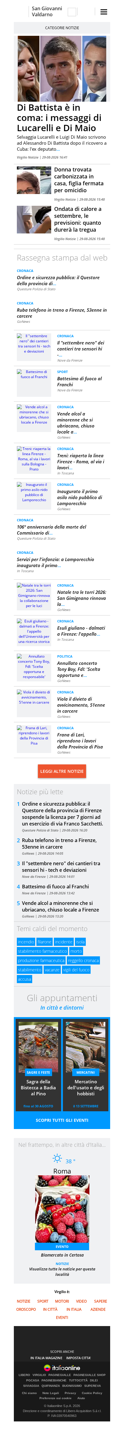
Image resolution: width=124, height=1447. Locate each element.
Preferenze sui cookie (55, 1398)
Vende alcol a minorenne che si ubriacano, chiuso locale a (76, 423)
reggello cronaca (83, 960)
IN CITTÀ (50, 1309)
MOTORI (62, 1301)
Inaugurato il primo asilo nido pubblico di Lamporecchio (79, 497)
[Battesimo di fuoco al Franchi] (34, 373)
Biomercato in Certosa (62, 1255)
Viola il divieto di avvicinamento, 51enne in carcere (81, 705)
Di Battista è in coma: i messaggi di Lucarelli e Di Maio (59, 117)
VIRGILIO (39, 1375)
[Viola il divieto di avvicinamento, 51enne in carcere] (34, 696)
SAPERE (100, 1301)
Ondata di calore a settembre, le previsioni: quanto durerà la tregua (77, 219)
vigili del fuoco (76, 970)
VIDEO (81, 1301)
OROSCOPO (26, 1309)
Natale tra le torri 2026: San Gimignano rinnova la (81, 598)
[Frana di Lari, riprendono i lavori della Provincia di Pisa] (34, 735)
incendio (26, 942)
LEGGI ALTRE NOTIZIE (62, 771)
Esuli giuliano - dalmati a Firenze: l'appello (81, 631)
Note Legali (50, 1393)
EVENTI (62, 1317)
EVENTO (62, 1246)
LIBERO (24, 1375)
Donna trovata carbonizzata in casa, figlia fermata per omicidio (79, 180)
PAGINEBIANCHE (54, 1380)
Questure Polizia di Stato (36, 289)
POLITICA (65, 656)
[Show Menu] (104, 12)
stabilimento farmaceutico (42, 951)
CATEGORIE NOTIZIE (62, 27)
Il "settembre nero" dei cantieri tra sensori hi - (80, 349)
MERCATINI (85, 1072)
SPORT (62, 371)
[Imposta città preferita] (21, 11)
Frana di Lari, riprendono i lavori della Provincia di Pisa (80, 741)
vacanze (52, 970)
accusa (24, 979)
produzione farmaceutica (41, 960)
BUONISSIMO (72, 1385)
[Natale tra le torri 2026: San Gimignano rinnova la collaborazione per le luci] (34, 595)
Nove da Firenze (69, 360)
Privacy (70, 1393)
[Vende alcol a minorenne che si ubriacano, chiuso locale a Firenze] (34, 414)
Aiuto (81, 1398)
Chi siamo (29, 1393)
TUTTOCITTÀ (78, 1380)
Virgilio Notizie (28, 157)
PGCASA (32, 1380)
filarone (44, 942)
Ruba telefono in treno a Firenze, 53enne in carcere (59, 843)
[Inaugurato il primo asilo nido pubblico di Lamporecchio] (34, 491)
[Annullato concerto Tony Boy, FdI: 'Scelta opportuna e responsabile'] (34, 666)
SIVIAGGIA (31, 1385)
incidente (64, 942)
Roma (62, 1170)
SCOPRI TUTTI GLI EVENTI (62, 1120)
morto (76, 951)
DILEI (94, 1380)
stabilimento (29, 970)
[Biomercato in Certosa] (65, 1211)
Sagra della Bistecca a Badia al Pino (38, 1087)
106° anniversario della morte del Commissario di (51, 530)
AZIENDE (98, 1309)
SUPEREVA (92, 1385)
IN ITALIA (74, 1309)
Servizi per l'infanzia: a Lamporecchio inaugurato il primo (55, 562)
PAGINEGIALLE (59, 1375)
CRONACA (25, 270)
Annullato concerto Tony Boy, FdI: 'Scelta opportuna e (78, 669)
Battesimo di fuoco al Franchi (55, 886)
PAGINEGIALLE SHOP (89, 1375)
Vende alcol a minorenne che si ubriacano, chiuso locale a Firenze (60, 906)
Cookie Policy (92, 1393)
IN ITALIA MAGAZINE (46, 1358)
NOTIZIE (62, 1263)
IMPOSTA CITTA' (78, 1358)
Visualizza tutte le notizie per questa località (62, 1271)
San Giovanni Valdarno (47, 11)
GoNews (23, 321)
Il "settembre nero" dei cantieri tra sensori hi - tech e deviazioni (61, 866)
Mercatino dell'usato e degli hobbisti (85, 1087)
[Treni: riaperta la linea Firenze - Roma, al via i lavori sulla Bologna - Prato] (34, 458)
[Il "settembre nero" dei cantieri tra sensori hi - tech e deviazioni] (34, 343)
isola (80, 942)
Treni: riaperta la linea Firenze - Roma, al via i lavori (80, 461)
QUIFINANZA (51, 1385)
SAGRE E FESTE (38, 1072)
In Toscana (65, 473)
